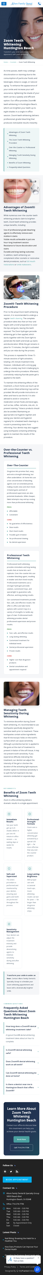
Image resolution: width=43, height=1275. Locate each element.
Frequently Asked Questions (19, 167)
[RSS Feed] (17, 1171)
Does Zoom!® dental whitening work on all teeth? (20, 1063)
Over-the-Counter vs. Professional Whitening (22, 149)
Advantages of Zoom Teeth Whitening (19, 133)
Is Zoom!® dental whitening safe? (19, 1051)
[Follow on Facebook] (5, 1171)
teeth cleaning (16, 318)
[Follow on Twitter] (11, 1171)
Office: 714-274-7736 (15, 1204)
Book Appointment (17, 1179)
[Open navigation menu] (3, 3)
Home (6, 62)
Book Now (21, 1139)
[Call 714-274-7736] (39, 3)
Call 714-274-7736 (21, 1147)
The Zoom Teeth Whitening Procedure (19, 141)
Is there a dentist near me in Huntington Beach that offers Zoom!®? (20, 1087)
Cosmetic (13, 62)
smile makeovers (24, 264)
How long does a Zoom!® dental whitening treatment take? (21, 1028)
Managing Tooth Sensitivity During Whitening (22, 156)
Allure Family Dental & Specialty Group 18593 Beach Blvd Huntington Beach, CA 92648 (22, 1196)
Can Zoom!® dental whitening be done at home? (21, 1074)
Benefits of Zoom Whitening (20, 163)
